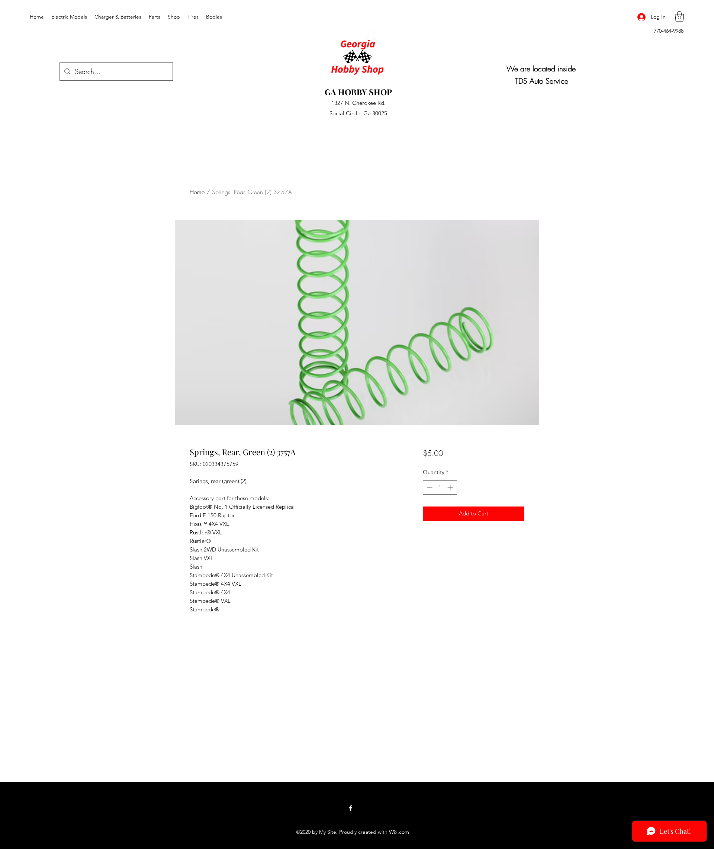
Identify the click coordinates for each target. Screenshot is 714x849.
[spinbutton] (440, 488)
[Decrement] (429, 488)
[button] (679, 16)
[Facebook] (350, 808)
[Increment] (451, 488)
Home (197, 192)
